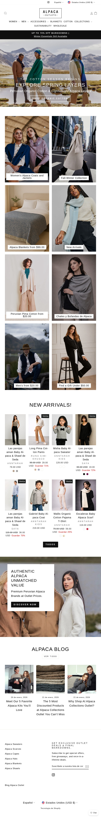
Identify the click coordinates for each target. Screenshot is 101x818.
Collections (82, 21)
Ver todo (50, 656)
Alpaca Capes (12, 754)
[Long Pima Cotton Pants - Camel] (42, 469)
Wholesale (60, 26)
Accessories (39, 21)
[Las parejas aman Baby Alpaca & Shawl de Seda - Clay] (13, 471)
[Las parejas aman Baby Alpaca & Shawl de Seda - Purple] (87, 474)
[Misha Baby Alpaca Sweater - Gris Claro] (60, 466)
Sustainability (43, 26)
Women (13, 21)
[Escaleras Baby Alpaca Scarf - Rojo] (87, 529)
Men (24, 21)
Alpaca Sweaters (13, 744)
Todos (51, 544)
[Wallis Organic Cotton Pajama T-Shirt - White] (64, 536)
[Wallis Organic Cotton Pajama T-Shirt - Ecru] (60, 536)
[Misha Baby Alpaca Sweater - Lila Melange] (64, 466)
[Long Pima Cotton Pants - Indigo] (39, 469)
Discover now (25, 605)
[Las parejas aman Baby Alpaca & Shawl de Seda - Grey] (17, 471)
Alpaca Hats (11, 759)
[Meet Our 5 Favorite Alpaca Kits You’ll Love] (19, 679)
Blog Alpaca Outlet (14, 785)
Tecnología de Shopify (50, 808)
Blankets (56, 21)
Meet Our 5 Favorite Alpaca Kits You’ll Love (19, 705)
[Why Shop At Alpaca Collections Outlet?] (81, 679)
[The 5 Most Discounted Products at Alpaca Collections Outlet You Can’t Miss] (50, 679)
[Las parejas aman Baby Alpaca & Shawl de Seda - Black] (84, 474)
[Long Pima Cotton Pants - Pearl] (35, 469)
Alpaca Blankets (13, 763)
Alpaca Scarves (13, 749)
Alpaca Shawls (12, 768)
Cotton (68, 21)
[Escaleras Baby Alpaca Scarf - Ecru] (84, 529)
